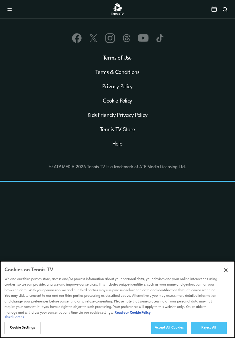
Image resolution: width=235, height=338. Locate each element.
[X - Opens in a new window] (93, 38)
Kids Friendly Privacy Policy (118, 115)
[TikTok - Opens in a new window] (160, 38)
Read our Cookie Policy (133, 313)
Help (117, 144)
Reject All (208, 327)
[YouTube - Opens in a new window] (143, 38)
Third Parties (14, 317)
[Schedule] (214, 9)
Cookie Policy (117, 101)
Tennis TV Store (117, 129)
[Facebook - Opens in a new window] (77, 38)
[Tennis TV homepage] (117, 14)
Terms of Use (117, 58)
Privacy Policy (117, 86)
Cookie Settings (22, 327)
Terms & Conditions (117, 72)
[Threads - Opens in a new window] (127, 38)
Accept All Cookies (169, 327)
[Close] (226, 270)
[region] (117, 299)
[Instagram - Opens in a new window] (110, 38)
